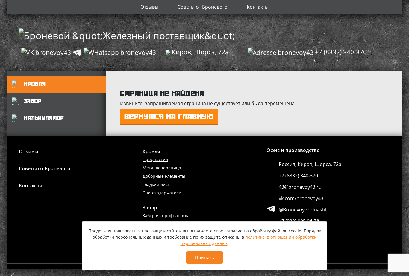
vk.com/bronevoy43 (301, 198)
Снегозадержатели (162, 193)
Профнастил (155, 159)
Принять (204, 257)
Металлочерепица (162, 168)
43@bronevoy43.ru (300, 187)
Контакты (258, 7)
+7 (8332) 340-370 (298, 175)
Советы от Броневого (203, 7)
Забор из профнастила (166, 215)
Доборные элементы (164, 176)
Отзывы (149, 7)
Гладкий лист (156, 184)
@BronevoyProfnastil (302, 209)
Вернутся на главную (169, 116)
